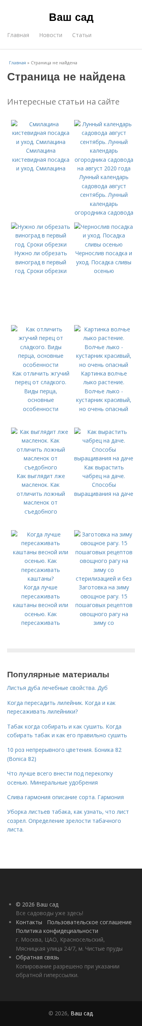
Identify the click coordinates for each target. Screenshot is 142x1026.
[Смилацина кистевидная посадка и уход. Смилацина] (40, 142)
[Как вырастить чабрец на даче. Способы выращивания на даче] (103, 458)
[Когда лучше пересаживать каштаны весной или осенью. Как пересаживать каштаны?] (40, 578)
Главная (18, 35)
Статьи (82, 35)
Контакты (29, 922)
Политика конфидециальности (57, 930)
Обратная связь (37, 957)
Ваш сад (71, 16)
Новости (50, 35)
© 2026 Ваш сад (37, 904)
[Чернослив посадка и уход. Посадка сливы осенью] (103, 244)
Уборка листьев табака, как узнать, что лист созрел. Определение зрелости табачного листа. (68, 820)
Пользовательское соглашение (89, 922)
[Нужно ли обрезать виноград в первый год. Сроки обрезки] (40, 244)
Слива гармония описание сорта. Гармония (65, 797)
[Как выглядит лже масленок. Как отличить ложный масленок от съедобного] (40, 467)
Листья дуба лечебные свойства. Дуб (57, 687)
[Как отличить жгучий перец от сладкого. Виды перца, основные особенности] (40, 364)
